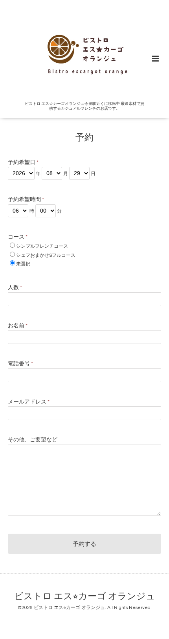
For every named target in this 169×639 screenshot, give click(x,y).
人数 (15, 287)
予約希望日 (23, 162)
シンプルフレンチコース (42, 246)
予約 (84, 137)
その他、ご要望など (32, 440)
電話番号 (20, 363)
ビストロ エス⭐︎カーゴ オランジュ (84, 596)
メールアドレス (29, 402)
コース (18, 237)
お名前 (18, 326)
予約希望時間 (26, 199)
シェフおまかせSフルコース (45, 255)
